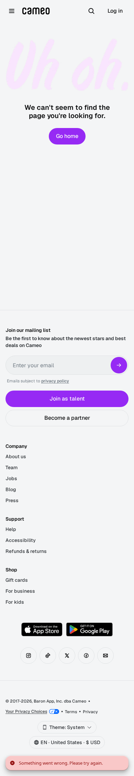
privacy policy (55, 381)
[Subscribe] (119, 365)
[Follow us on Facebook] (86, 655)
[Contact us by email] (105, 655)
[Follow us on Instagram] (28, 655)
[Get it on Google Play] (89, 629)
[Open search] (91, 11)
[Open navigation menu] (11, 11)
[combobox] (67, 727)
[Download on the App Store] (42, 629)
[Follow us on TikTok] (48, 655)
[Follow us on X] (67, 655)
